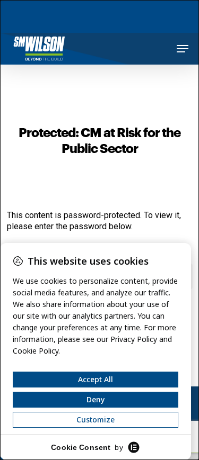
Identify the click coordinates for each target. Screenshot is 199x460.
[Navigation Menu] (182, 48)
